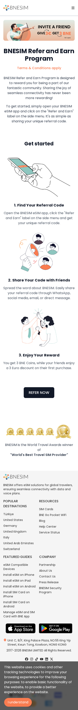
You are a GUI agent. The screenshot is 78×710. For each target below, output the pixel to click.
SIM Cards (46, 509)
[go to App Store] (21, 628)
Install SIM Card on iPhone (16, 594)
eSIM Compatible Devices (15, 567)
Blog (42, 521)
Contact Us (47, 576)
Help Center (47, 527)
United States (13, 520)
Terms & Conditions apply (39, 68)
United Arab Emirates (18, 543)
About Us (45, 571)
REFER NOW (39, 392)
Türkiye (8, 514)
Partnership (47, 565)
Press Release (49, 582)
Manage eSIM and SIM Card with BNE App (19, 614)
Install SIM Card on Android (16, 604)
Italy (6, 537)
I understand (18, 702)
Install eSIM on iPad (17, 581)
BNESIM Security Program (50, 590)
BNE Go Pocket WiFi (52, 515)
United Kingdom (14, 531)
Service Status (49, 532)
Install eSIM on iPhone (18, 575)
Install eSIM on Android (19, 586)
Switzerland (11, 549)
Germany (10, 526)
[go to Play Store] (56, 628)
